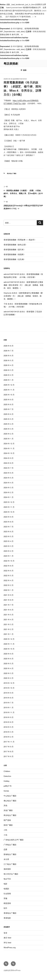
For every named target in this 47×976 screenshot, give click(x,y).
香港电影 (7, 918)
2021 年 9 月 (8, 595)
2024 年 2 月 (8, 492)
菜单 (25, 70)
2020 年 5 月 (8, 663)
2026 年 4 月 (8, 365)
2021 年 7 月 (8, 604)
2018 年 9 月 (8, 717)
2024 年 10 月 (9, 453)
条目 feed (7, 937)
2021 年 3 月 (8, 624)
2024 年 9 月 (8, 458)
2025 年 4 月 (8, 424)
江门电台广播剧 (10, 864)
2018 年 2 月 (8, 736)
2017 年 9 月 (8, 746)
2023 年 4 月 (8, 541)
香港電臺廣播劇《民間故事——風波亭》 (20, 239)
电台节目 (7, 878)
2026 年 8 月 (8, 345)
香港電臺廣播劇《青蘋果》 (14, 254)
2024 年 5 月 (8, 477)
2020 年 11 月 (9, 644)
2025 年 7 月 (8, 409)
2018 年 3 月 (8, 732)
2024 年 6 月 (8, 473)
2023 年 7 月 (8, 526)
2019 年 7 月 (8, 702)
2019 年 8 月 (8, 697)
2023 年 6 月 (8, 531)
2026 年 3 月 (8, 370)
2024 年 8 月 (8, 463)
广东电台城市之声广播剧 (14, 839)
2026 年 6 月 (8, 355)
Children (7, 771)
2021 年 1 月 (8, 634)
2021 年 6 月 (8, 609)
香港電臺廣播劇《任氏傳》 (14, 259)
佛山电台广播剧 (10, 800)
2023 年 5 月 (8, 536)
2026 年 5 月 (8, 360)
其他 (5, 805)
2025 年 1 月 (8, 438)
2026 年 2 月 (8, 375)
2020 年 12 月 (9, 639)
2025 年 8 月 (8, 404)
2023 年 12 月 (9, 502)
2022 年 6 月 (8, 570)
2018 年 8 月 (8, 722)
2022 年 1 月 (8, 590)
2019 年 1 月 (8, 707)
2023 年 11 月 (9, 507)
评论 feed (7, 942)
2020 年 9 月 (8, 653)
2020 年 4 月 (8, 668)
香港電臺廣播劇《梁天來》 (14, 249)
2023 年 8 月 (8, 521)
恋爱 (5, 849)
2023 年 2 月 (8, 551)
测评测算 (7, 869)
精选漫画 (7, 903)
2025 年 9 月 (8, 399)
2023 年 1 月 (8, 556)
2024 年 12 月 (9, 443)
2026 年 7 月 (8, 350)
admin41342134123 (20, 79)
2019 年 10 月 (9, 688)
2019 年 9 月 (8, 692)
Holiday (7, 781)
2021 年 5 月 (8, 614)
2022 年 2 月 (8, 585)
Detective (7, 776)
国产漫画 (7, 820)
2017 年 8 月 (8, 751)
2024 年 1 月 (8, 497)
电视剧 (6, 888)
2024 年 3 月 (8, 487)
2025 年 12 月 (9, 385)
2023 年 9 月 (8, 516)
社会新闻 (7, 893)
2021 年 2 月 (8, 629)
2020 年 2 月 (8, 678)
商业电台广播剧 (11, 173)
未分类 (6, 859)
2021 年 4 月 (8, 619)
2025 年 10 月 (9, 394)
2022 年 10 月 (9, 560)
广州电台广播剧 (10, 844)
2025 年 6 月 (8, 414)
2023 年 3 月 (8, 546)
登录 (5, 933)
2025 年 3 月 (8, 429)
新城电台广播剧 (10, 854)
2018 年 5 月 (8, 727)
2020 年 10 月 (9, 648)
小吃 (5, 830)
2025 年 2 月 (8, 433)
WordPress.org (10, 947)
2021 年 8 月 (8, 600)
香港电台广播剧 (10, 913)
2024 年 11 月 (9, 448)
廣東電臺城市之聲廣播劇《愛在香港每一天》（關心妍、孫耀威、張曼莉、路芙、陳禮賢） (23, 285)
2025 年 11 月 (9, 389)
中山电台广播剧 (10, 795)
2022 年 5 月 (8, 575)
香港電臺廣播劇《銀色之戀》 (15, 244)
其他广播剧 (8, 810)
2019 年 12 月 (9, 683)
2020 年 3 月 (8, 673)
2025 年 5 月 (8, 419)
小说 (5, 834)
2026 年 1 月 (8, 380)
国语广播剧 (8, 825)
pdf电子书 (7, 786)
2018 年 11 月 (9, 712)
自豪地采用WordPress (12, 970)
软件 (5, 908)
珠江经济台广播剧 (11, 874)
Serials (6, 791)
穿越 (5, 898)
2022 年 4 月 (8, 580)
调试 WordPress (26, 13)
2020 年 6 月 (8, 658)
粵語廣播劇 (11, 63)
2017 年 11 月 (9, 741)
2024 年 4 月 (8, 482)
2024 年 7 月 (8, 468)
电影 (5, 883)
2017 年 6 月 (8, 756)
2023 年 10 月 (9, 512)
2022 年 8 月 (8, 565)
